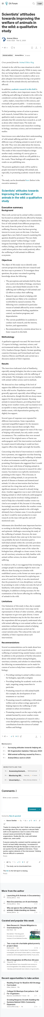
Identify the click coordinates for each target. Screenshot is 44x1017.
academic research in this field (23, 89)
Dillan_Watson (11, 987)
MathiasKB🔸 (11, 948)
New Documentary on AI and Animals (22, 902)
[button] (4, 820)
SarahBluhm (17, 996)
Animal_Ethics (12, 38)
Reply (5, 856)
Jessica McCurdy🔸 (13, 1006)
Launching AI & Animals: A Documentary (23, 895)
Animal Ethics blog (26, 63)
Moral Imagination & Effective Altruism (23, 960)
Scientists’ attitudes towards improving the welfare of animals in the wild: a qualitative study (22, 196)
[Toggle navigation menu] (3, 3)
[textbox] (21, 801)
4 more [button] (27, 55)
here (27, 180)
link (7, 871)
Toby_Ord (10, 962)
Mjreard (9, 996)
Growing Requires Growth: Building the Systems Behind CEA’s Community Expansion (23, 1002)
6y (21, 820)
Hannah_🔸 (28, 775)
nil (7, 862)
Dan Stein (10, 930)
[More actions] (40, 47)
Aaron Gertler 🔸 (13, 820)
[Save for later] (32, 47)
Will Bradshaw (32, 771)
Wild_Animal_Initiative (30, 780)
